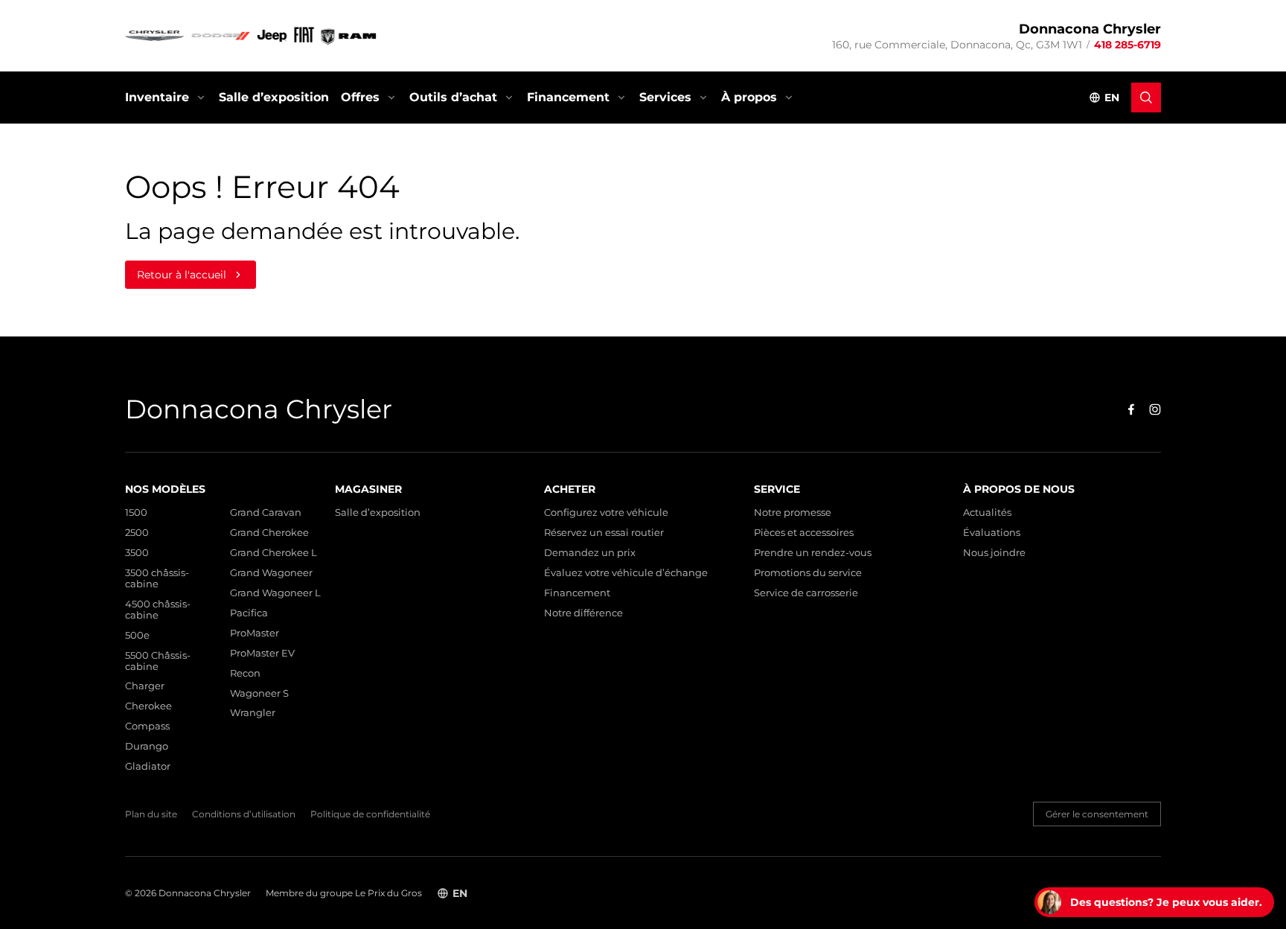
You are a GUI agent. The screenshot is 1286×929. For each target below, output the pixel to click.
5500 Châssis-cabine (158, 661)
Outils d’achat (453, 97)
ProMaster (254, 633)
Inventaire (157, 97)
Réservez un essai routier (604, 532)
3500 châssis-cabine (157, 578)
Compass (147, 726)
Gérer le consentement (1097, 814)
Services (665, 97)
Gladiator (147, 766)
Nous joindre (994, 552)
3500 (137, 552)
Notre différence (583, 613)
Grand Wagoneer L (275, 592)
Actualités (987, 512)
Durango (146, 746)
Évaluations (991, 532)
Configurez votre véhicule (606, 512)
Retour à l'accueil (181, 274)
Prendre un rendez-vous (812, 552)
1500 (136, 512)
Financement (568, 97)
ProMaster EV (262, 653)
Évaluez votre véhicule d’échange (626, 572)
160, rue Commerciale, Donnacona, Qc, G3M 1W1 (957, 44)
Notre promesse (792, 512)
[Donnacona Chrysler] (251, 35)
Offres (360, 97)
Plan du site (151, 814)
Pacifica (249, 613)
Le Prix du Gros (388, 892)
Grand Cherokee (269, 532)
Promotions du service (808, 572)
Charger (144, 686)
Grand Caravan (265, 512)
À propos (749, 97)
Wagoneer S (259, 693)
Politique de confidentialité (370, 814)
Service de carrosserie (806, 592)
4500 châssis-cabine (158, 609)
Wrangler (252, 712)
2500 (137, 532)
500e (137, 635)
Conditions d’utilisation (243, 814)
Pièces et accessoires (804, 532)
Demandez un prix (590, 552)
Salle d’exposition (274, 97)
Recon (245, 673)
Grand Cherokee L (273, 552)
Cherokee (148, 706)
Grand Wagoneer (271, 572)
